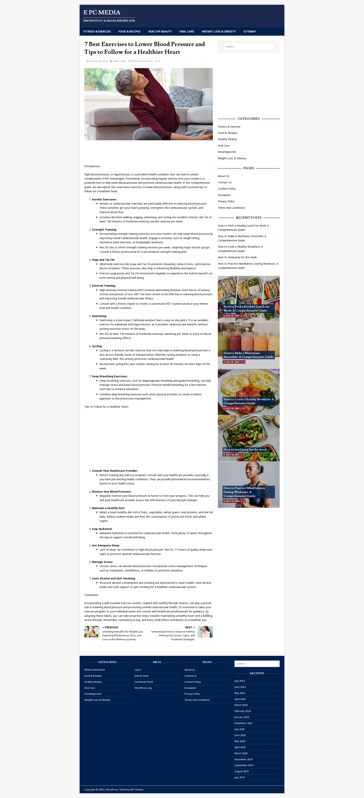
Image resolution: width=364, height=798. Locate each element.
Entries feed (141, 675)
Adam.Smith (119, 61)
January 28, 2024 (98, 61)
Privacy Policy (226, 201)
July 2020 (239, 729)
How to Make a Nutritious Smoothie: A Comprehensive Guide (249, 355)
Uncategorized (227, 152)
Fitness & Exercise (97, 31)
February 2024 (243, 711)
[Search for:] (249, 46)
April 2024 (240, 699)
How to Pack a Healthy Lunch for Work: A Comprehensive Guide (246, 308)
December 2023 (243, 723)
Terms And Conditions (231, 208)
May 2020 (240, 741)
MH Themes (137, 789)
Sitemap (249, 31)
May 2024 (240, 693)
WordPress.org (143, 688)
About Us (223, 176)
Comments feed (143, 681)
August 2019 (242, 771)
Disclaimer (224, 195)
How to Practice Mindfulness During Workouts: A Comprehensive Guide (244, 492)
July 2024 (239, 681)
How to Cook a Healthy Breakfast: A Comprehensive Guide (249, 401)
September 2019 (244, 765)
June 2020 (240, 735)
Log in (137, 669)
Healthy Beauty (160, 31)
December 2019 (243, 759)
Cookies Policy (227, 188)
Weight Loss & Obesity (219, 31)
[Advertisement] (153, 152)
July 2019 (239, 777)
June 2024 (240, 687)
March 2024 (241, 705)
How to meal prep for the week (237, 257)
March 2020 (241, 753)
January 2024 (242, 717)
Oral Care (186, 31)
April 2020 (240, 747)
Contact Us (225, 182)
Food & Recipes (129, 31)
